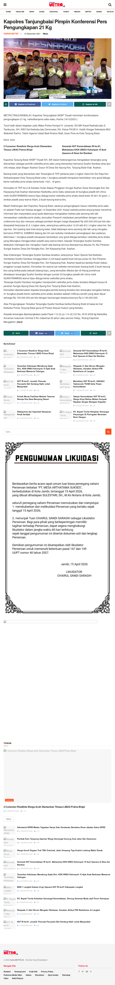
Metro (88, 11)
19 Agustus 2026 (25, 891)
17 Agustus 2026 (25, 390)
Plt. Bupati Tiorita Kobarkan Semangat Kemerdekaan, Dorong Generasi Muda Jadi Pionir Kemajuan (63, 898)
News (31, 11)
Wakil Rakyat (17, 978)
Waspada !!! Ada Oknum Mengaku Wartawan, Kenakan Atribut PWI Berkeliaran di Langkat (89, 368)
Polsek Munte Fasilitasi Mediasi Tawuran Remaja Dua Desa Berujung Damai (36, 397)
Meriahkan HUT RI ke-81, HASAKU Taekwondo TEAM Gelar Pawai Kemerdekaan (89, 384)
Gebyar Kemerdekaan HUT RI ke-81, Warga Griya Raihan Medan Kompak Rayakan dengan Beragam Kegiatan (90, 399)
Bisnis (99, 11)
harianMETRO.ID (17, 960)
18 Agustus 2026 (82, 375)
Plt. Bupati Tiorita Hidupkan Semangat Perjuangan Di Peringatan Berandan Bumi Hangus (91, 414)
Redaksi (7, 971)
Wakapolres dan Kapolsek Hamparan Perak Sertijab (34, 413)
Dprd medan (53, 975)
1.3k (93, 390)
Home (8, 11)
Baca (8, 819)
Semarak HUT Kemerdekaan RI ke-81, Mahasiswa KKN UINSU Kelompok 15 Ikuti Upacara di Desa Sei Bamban (84, 150)
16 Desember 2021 (32, 33)
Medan (77, 11)
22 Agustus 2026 (25, 357)
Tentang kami (20, 971)
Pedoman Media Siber (13, 975)
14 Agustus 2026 (82, 421)
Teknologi (66, 975)
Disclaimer (39, 975)
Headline (20, 11)
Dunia (41, 11)
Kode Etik (33, 971)
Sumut (66, 11)
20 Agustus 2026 (82, 360)
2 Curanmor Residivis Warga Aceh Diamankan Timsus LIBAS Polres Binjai (28, 148)
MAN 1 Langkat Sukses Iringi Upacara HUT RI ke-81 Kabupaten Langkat (50, 887)
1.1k (37, 357)
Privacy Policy (47, 971)
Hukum (9, 800)
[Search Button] (108, 432)
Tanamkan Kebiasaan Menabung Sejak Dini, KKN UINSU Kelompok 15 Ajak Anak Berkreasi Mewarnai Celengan (36, 368)
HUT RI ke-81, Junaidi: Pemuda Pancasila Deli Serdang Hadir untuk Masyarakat (33, 384)
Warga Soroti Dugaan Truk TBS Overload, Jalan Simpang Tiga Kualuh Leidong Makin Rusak (60, 850)
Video (6, 978)
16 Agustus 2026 (82, 406)
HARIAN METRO (11, 33)
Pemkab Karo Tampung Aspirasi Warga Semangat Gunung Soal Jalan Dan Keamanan (56, 838)
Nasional (54, 11)
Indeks (28, 975)
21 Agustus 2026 (25, 831)
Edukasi (110, 11)
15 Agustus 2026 (25, 418)
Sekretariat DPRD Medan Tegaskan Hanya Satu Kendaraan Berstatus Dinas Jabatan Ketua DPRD (61, 827)
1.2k (93, 360)
